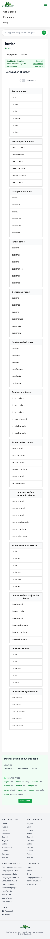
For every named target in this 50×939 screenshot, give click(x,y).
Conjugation (9, 11)
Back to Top (25, 801)
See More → (7, 901)
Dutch (4, 844)
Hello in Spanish (8, 884)
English (5, 840)
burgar (32, 786)
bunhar (20, 786)
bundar (8, 786)
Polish (29, 854)
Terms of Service (34, 881)
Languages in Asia (9, 881)
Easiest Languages (10, 888)
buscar (37, 790)
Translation (31, 80)
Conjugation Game (34, 877)
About (29, 871)
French (5, 851)
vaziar (13, 794)
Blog (5, 22)
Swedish (30, 847)
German (5, 854)
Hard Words (7, 891)
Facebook (9, 911)
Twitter (8, 914)
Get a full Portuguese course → (38, 63)
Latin (29, 827)
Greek (4, 823)
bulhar (22, 782)
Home (29, 867)
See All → (6, 857)
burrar (22, 790)
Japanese (6, 834)
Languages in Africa (10, 871)
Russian (5, 827)
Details (23, 54)
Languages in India (9, 874)
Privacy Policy (32, 884)
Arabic (4, 830)
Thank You (6, 894)
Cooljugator (9, 768)
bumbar (37, 782)
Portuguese (23, 768)
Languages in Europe (10, 877)
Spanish (5, 837)
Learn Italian (7, 898)
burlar (9, 790)
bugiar (8, 782)
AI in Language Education (12, 867)
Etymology (8, 17)
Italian (29, 834)
